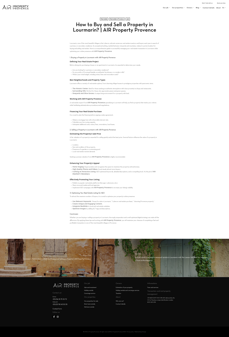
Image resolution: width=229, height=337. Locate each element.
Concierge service (89, 293)
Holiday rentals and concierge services (127, 290)
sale (127, 19)
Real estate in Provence (117, 19)
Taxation (118, 293)
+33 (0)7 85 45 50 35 (60, 304)
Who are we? (120, 301)
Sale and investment (90, 287)
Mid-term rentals (89, 307)
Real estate (104, 19)
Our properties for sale (91, 301)
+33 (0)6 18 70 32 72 (60, 299)
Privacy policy (130, 331)
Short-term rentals (89, 304)
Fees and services (152, 287)
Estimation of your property (124, 287)
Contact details (120, 304)
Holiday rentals (88, 290)
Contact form (57, 309)
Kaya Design (142, 331)
